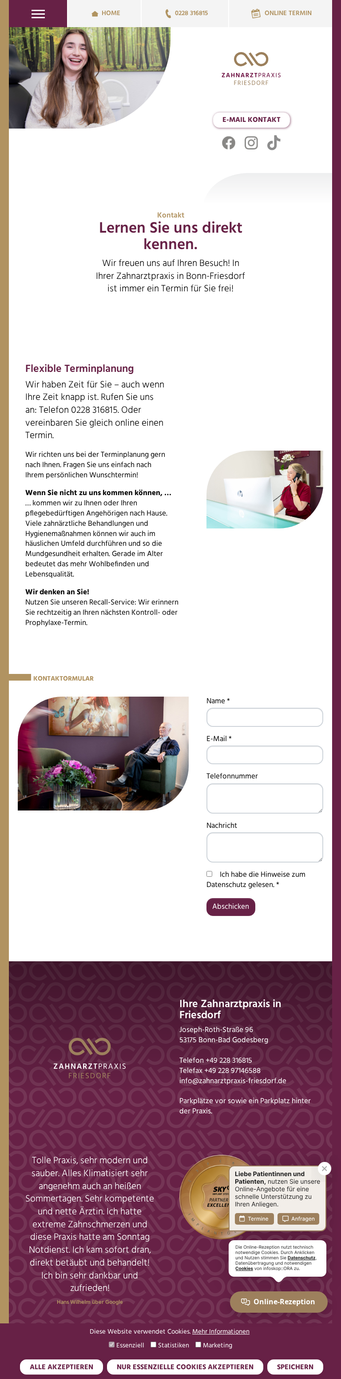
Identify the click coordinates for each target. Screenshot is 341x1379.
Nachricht (221, 826)
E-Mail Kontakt (251, 120)
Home (111, 13)
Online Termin (288, 13)
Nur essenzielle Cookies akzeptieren (185, 1367)
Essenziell (129, 1346)
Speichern (295, 1367)
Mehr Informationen (221, 1332)
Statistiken (172, 1346)
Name (218, 701)
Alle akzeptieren (61, 1367)
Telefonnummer (232, 776)
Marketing (216, 1346)
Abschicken (230, 907)
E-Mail (219, 739)
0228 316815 (191, 13)
